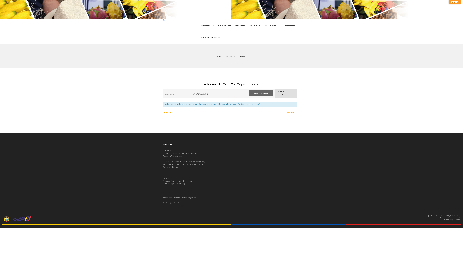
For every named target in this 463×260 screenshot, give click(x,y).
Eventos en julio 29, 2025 (217, 84)
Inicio (219, 57)
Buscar (195, 91)
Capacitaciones (230, 57)
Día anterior (168, 112)
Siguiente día (291, 112)
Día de (167, 91)
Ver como (280, 91)
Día (281, 94)
